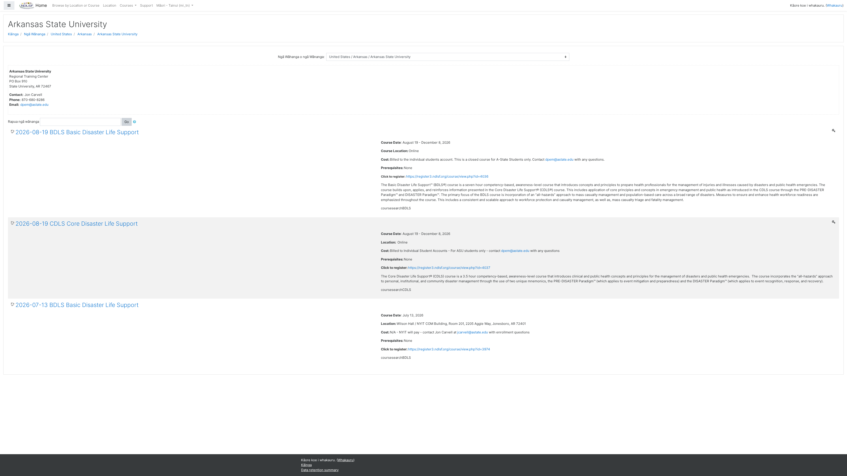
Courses (127, 5)
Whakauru (834, 5)
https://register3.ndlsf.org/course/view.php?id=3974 (449, 349)
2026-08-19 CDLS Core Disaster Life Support (76, 223)
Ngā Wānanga (34, 34)
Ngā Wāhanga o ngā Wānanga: (301, 57)
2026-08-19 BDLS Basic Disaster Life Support (77, 132)
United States (61, 34)
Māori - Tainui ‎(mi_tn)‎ (173, 5)
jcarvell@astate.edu (472, 332)
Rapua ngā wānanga (23, 121)
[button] (135, 122)
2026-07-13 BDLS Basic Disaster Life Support (77, 304)
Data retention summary (320, 470)
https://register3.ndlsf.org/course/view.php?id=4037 (449, 268)
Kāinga (13, 34)
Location (109, 5)
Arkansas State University (117, 34)
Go (126, 122)
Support (146, 5)
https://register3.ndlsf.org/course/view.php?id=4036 (447, 176)
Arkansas (84, 34)
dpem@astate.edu (34, 104)
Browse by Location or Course (75, 5)
